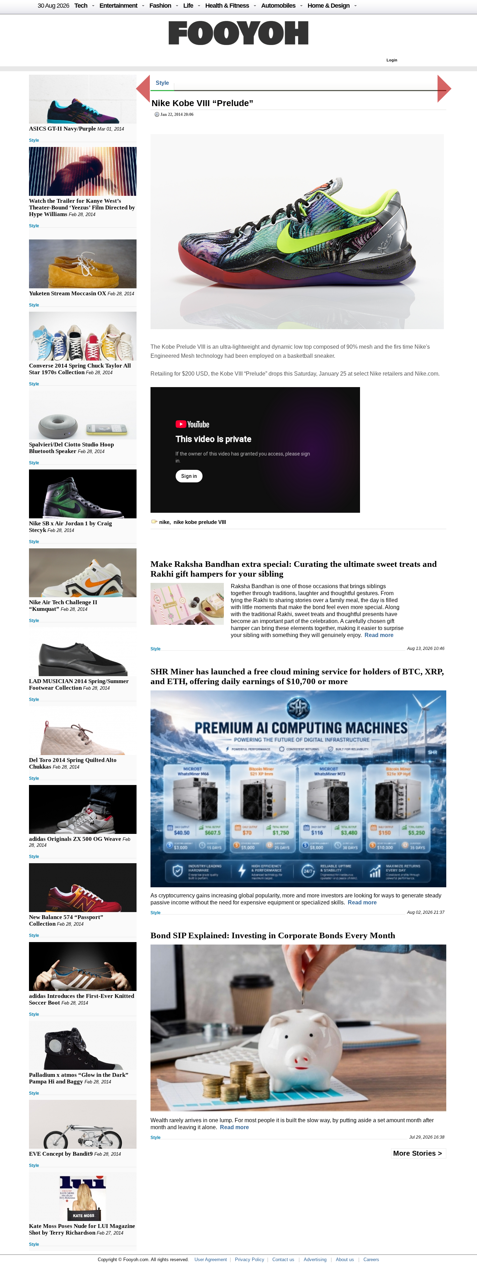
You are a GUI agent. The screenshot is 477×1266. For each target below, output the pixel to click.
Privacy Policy (249, 1259)
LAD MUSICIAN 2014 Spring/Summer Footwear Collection (79, 684)
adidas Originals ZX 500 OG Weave (75, 839)
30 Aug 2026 (53, 5)
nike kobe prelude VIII (200, 522)
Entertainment (118, 5)
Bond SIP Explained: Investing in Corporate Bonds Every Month (273, 935)
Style (34, 140)
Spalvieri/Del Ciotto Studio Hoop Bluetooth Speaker (71, 447)
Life (188, 5)
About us (345, 1259)
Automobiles (278, 5)
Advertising (315, 1259)
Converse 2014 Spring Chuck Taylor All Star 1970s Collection (80, 369)
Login (392, 60)
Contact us (283, 1259)
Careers (371, 1259)
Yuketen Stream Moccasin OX (67, 293)
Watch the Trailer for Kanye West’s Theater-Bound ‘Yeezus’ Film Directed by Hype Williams (82, 207)
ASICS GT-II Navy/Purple (62, 128)
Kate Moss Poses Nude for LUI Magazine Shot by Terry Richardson (82, 1229)
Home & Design (329, 5)
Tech (80, 5)
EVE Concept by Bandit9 (61, 1153)
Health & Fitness (227, 5)
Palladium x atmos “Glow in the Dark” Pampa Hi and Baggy (79, 1078)
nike (164, 522)
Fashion (160, 5)
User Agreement (211, 1259)
